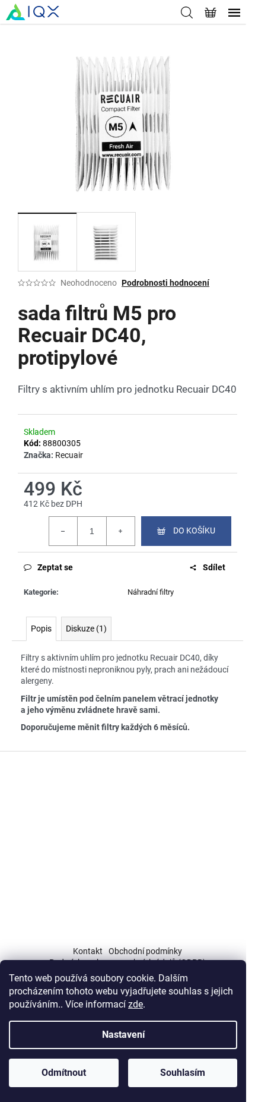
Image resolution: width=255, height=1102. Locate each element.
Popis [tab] (41, 628)
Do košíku (194, 530)
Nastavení (123, 1034)
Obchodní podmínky (145, 951)
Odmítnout (64, 1072)
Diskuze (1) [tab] (86, 628)
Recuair (69, 455)
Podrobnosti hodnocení (165, 283)
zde (135, 1004)
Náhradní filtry (151, 592)
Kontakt (88, 951)
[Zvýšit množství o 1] (120, 531)
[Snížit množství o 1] (63, 531)
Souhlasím (182, 1072)
